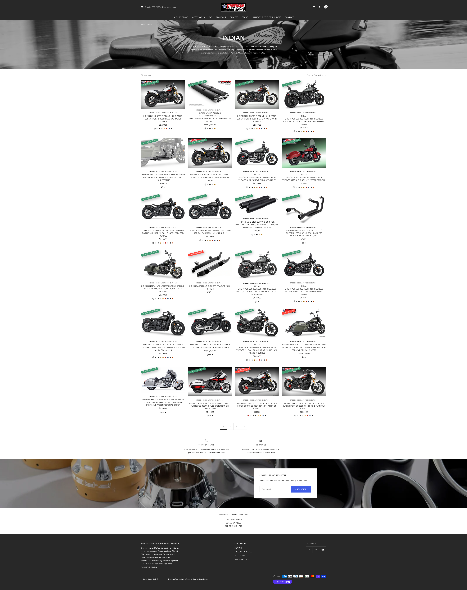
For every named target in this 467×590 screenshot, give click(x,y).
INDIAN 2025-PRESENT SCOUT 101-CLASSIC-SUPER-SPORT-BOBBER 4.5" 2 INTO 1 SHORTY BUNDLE (257, 119)
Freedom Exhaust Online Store (163, 113)
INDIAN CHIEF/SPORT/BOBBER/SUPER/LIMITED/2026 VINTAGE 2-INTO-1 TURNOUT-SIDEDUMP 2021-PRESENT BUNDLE (257, 348)
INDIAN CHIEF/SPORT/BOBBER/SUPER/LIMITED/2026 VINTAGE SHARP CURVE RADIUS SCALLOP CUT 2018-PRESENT (257, 290)
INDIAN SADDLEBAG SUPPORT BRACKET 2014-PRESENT (210, 287)
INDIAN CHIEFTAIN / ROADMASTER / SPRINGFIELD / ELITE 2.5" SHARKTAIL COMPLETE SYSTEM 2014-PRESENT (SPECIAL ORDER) (304, 347)
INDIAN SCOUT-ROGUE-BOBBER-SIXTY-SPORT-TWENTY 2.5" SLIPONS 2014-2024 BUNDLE (210, 346)
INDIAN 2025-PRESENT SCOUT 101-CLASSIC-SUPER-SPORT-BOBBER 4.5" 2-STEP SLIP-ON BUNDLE (257, 406)
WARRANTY (239, 556)
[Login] (319, 7)
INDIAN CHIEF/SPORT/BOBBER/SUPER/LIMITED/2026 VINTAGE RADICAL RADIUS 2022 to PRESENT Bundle (303, 290)
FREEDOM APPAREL (243, 552)
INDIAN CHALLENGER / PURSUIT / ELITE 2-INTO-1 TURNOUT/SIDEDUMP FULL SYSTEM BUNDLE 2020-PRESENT (210, 406)
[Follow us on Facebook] (309, 549)
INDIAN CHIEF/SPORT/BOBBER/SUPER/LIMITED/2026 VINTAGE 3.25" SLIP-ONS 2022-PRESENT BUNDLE (303, 177)
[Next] (243, 426)
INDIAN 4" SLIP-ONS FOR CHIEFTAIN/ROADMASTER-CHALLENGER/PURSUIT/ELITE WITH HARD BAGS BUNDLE (210, 117)
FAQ (210, 17)
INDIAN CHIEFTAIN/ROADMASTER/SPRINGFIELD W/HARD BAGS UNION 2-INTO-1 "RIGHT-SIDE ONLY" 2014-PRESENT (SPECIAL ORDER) (163, 402)
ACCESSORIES (198, 17)
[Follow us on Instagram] (316, 549)
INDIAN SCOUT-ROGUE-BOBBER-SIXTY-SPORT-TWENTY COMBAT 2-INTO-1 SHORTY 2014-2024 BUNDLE (163, 233)
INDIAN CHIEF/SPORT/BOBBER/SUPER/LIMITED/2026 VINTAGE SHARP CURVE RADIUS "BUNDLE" (257, 177)
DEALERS (234, 17)
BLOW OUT (221, 17)
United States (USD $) (150, 579)
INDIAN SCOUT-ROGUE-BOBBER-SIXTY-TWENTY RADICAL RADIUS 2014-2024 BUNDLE (210, 231)
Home (143, 24)
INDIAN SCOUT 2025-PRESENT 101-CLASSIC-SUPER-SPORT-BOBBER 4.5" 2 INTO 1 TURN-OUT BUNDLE (304, 406)
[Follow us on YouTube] (322, 549)
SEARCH (245, 17)
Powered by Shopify (200, 579)
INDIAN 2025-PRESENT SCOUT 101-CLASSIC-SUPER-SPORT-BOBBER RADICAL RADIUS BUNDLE (163, 119)
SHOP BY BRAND (181, 17)
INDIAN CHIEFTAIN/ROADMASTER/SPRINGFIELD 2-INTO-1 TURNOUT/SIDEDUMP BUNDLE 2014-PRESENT (163, 289)
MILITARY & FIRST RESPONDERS (267, 17)
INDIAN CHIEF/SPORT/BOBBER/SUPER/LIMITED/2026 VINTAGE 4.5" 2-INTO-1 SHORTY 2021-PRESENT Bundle (304, 120)
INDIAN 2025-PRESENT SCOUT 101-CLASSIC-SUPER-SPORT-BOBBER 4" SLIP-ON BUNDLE (210, 176)
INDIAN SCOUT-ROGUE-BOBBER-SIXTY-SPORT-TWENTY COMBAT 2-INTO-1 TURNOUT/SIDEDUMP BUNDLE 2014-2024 (163, 347)
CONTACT (289, 17)
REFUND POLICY (241, 559)
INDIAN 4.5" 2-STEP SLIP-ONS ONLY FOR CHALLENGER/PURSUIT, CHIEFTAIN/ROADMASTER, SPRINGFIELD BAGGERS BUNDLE (257, 225)
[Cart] (324, 7)
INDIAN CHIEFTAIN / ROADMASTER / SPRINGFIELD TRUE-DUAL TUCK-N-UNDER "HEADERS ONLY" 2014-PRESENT (163, 177)
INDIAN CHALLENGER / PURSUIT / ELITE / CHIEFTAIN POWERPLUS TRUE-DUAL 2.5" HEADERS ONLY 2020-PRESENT (304, 233)
